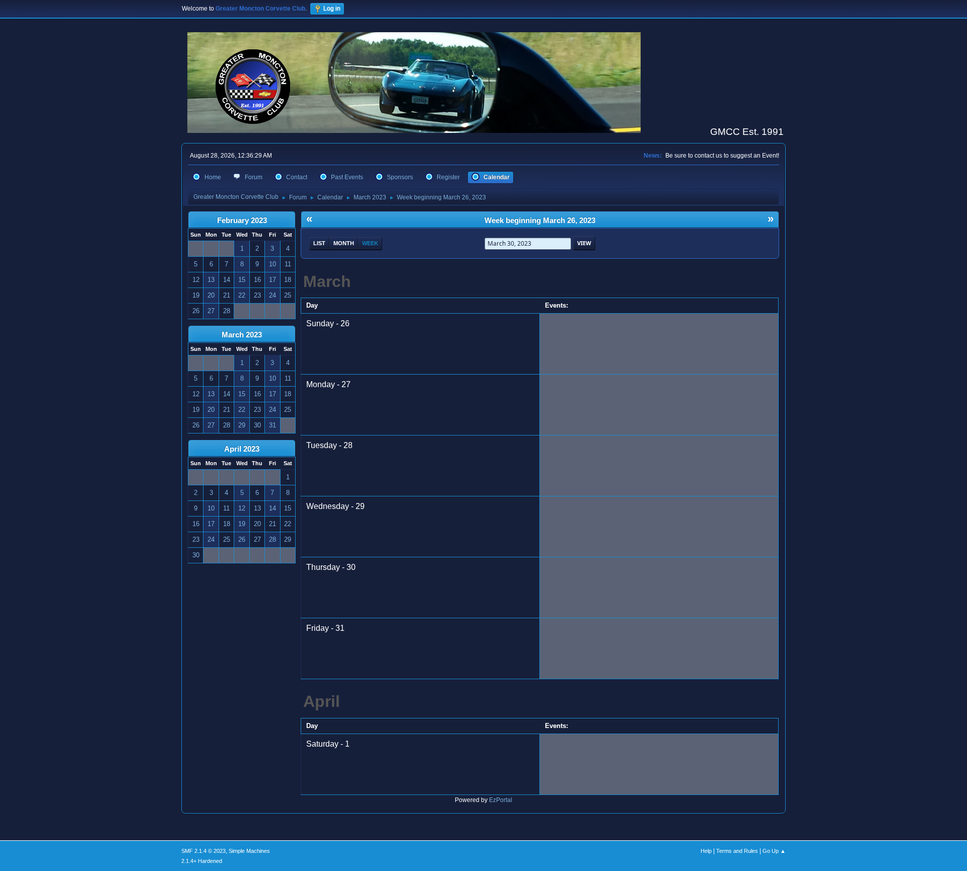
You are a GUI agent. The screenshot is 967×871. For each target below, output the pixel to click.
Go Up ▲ (774, 851)
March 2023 (242, 335)
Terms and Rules (737, 851)
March (327, 281)
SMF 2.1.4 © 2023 (203, 851)
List (319, 243)
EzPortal (500, 800)
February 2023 (242, 220)
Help (706, 851)
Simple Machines (249, 851)
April (321, 701)
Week (370, 243)
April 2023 (241, 449)
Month (343, 243)
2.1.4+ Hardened (201, 861)
